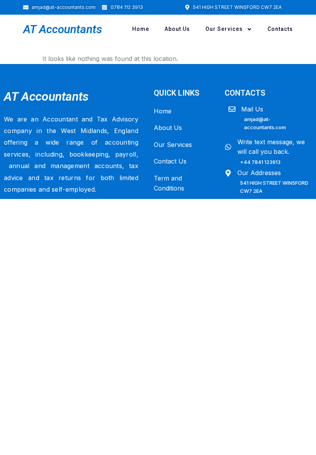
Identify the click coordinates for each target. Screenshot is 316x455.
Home (140, 29)
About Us (177, 29)
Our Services (224, 29)
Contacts (280, 29)
